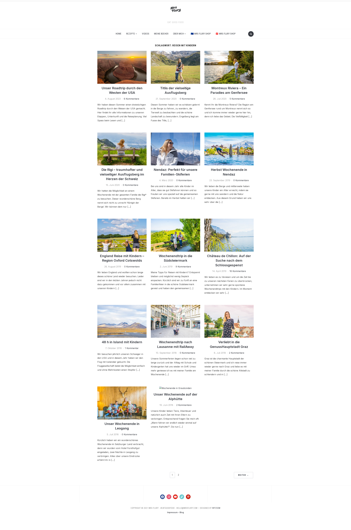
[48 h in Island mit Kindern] (122, 306)
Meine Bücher (161, 33)
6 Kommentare (131, 98)
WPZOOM (216, 508)
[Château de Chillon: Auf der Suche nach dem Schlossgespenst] (229, 220)
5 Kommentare (237, 98)
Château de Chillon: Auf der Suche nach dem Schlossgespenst (229, 260)
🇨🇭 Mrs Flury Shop (226, 33)
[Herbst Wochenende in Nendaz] (229, 134)
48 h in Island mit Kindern (122, 342)
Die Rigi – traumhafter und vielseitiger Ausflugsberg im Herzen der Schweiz (122, 174)
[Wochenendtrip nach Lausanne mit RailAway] (175, 306)
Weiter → (243, 475)
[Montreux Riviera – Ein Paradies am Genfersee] (229, 52)
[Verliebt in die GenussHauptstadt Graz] (229, 306)
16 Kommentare (238, 271)
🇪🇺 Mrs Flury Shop (201, 33)
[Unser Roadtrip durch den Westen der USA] (122, 52)
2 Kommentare (236, 352)
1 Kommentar (132, 348)
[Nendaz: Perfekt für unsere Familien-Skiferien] (175, 134)
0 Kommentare (187, 98)
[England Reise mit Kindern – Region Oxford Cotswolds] (122, 220)
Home (118, 33)
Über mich (178, 33)
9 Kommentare (183, 266)
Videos (145, 33)
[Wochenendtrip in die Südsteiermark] (175, 220)
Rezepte (130, 33)
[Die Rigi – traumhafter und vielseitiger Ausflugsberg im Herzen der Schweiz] (122, 134)
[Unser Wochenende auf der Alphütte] (175, 388)
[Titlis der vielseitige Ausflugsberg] (175, 52)
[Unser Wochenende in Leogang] (122, 388)
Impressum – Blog (175, 512)
